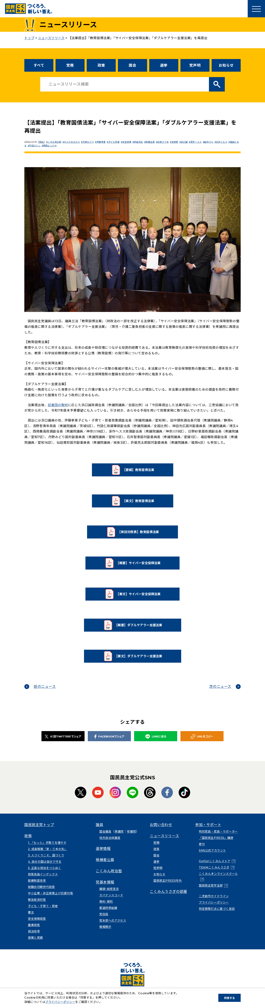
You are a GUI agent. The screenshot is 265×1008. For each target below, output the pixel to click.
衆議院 (119, 831)
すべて (39, 65)
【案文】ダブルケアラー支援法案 (139, 657)
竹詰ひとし (35, 145)
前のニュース (45, 686)
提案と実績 (35, 937)
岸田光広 (138, 142)
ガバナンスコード (111, 895)
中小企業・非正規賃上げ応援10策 (50, 893)
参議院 (131, 831)
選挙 (163, 65)
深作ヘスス (196, 142)
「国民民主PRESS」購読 (216, 838)
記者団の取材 (58, 405)
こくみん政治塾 (109, 871)
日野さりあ (163, 142)
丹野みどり (88, 142)
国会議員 (105, 831)
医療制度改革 (37, 880)
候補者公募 (105, 860)
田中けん (208, 142)
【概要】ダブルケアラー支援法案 (139, 626)
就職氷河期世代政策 (41, 887)
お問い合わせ (161, 825)
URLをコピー (205, 736)
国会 (132, 65)
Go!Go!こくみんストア (217, 861)
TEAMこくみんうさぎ (217, 867)
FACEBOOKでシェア (111, 736)
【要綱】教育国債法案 (143, 471)
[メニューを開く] (256, 8)
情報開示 (105, 927)
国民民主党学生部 (213, 885)
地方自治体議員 (109, 838)
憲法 (31, 912)
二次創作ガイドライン (214, 896)
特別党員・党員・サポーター (218, 831)
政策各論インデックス (43, 874)
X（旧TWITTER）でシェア (65, 736)
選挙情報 (103, 848)
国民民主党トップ (39, 825)
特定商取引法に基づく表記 (217, 909)
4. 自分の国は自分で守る (44, 861)
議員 (99, 825)
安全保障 (126, 142)
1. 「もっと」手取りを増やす (47, 842)
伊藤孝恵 (101, 142)
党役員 (103, 914)
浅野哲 (174, 142)
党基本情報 (105, 882)
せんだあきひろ (72, 142)
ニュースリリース (164, 836)
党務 (70, 65)
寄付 (202, 844)
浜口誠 (184, 142)
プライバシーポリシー (214, 902)
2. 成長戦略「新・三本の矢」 (47, 849)
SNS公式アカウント (212, 850)
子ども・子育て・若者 (43, 906)
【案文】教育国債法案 (143, 502)
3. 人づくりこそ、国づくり (46, 855)
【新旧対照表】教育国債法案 (141, 533)
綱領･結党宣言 (109, 889)
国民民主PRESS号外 (167, 880)
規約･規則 (106, 901)
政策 (101, 65)
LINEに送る (159, 736)
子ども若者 (114, 142)
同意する (229, 998)
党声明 (194, 65)
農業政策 (34, 925)
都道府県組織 (108, 908)
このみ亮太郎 (54, 142)
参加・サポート (208, 825)
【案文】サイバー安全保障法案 (140, 595)
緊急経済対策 (37, 899)
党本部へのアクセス (112, 920)
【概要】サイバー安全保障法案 (140, 564)
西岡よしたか (50, 145)
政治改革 (34, 931)
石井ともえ (221, 142)
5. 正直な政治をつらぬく (44, 868)
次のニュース (220, 686)
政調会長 (150, 142)
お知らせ (226, 65)
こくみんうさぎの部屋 (168, 891)
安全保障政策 (37, 918)
